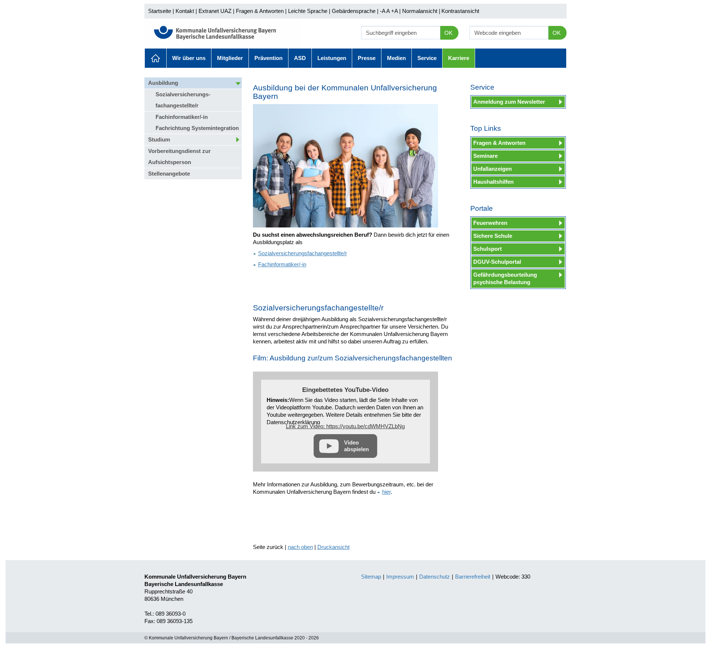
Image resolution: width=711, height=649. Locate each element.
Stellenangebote (169, 173)
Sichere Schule (492, 236)
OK (448, 33)
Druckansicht (333, 547)
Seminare (485, 156)
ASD (300, 58)
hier (386, 492)
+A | (395, 11)
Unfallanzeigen (492, 169)
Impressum (400, 576)
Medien (396, 58)
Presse (366, 58)
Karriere (458, 58)
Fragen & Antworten (260, 11)
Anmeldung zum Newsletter (509, 102)
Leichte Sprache (307, 11)
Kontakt (185, 11)
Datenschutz (434, 576)
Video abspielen (356, 445)
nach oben (300, 547)
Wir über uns (189, 58)
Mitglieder (230, 58)
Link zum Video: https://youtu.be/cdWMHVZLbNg (345, 426)
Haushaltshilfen (493, 182)
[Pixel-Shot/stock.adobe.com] (345, 165)
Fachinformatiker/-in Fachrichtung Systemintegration (197, 122)
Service (427, 58)
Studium (159, 139)
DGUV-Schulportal (497, 262)
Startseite (159, 11)
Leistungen (331, 58)
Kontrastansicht (460, 11)
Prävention (268, 58)
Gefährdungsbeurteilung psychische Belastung (505, 278)
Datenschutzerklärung (293, 422)
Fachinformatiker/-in (282, 264)
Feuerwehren (490, 223)
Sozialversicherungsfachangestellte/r (302, 253)
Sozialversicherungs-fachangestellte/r (183, 100)
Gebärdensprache (353, 11)
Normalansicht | (421, 11)
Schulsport (487, 249)
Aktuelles (155, 58)
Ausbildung (163, 83)
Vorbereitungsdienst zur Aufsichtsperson (179, 156)
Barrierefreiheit (472, 576)
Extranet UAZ (214, 11)
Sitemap (371, 576)
